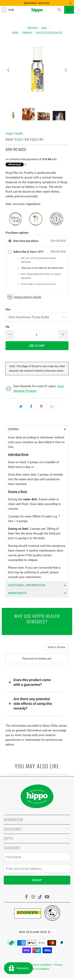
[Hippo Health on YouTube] (47, 897)
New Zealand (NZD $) (34, 932)
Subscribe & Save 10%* (29, 251)
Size (8, 309)
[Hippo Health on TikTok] (40, 897)
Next (44, 28)
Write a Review (57, 647)
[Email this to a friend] (52, 406)
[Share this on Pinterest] (41, 406)
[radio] (10, 241)
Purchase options (17, 232)
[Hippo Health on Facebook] (27, 897)
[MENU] (2, 10)
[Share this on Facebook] (31, 406)
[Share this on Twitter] (21, 406)
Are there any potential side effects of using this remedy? (32, 703)
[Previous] (8, 70)
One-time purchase (25, 241)
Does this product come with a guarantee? (32, 682)
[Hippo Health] (37, 10)
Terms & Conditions (41, 964)
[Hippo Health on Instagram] (33, 897)
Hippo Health (14, 133)
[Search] (59, 10)
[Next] (65, 70)
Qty (7, 326)
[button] (37, 429)
